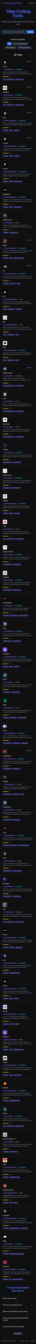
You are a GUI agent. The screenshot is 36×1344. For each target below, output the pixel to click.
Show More (18, 1333)
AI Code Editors (10, 47)
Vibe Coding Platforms (20, 43)
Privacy (22, 1341)
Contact (32, 1341)
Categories (31, 3)
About (27, 1341)
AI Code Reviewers (24, 47)
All (9, 43)
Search (30, 32)
